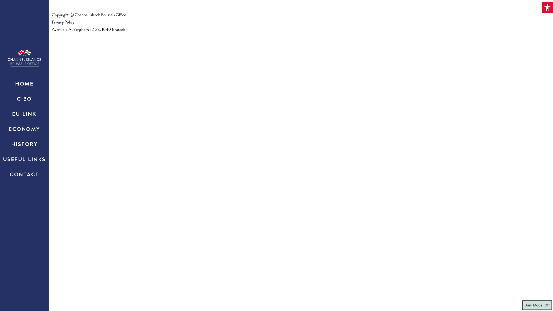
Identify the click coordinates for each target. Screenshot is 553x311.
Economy (24, 129)
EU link (24, 114)
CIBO (24, 99)
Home (24, 84)
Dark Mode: (533, 305)
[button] (547, 7)
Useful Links (24, 159)
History (24, 144)
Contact (24, 174)
